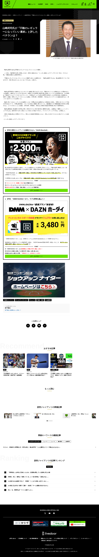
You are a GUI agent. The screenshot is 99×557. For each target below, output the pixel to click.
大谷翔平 (40, 4)
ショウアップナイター (63, 4)
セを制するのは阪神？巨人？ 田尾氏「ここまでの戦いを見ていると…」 (28, 481)
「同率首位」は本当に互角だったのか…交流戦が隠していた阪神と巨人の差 (29, 472)
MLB (46, 4)
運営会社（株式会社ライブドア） (49, 540)
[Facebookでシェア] (16, 39)
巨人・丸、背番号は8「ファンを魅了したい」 (20, 490)
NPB (52, 4)
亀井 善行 (40, 300)
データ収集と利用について (60, 538)
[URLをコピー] (21, 39)
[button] (47, 420)
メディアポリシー (74, 538)
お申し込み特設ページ (36, 190)
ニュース (32, 300)
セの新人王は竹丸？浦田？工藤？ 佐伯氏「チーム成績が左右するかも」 (28, 485)
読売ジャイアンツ (9, 300)
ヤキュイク (74, 4)
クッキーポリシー (85, 538)
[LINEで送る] (18, 39)
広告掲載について (22, 538)
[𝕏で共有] (13, 39)
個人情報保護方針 (34, 538)
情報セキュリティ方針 (46, 538)
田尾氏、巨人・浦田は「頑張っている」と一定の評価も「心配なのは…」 (28, 476)
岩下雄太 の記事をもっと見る (12, 310)
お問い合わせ (12, 538)
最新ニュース (31, 4)
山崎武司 (48, 300)
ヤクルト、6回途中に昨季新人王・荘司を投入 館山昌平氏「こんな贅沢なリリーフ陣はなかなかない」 (32, 447)
